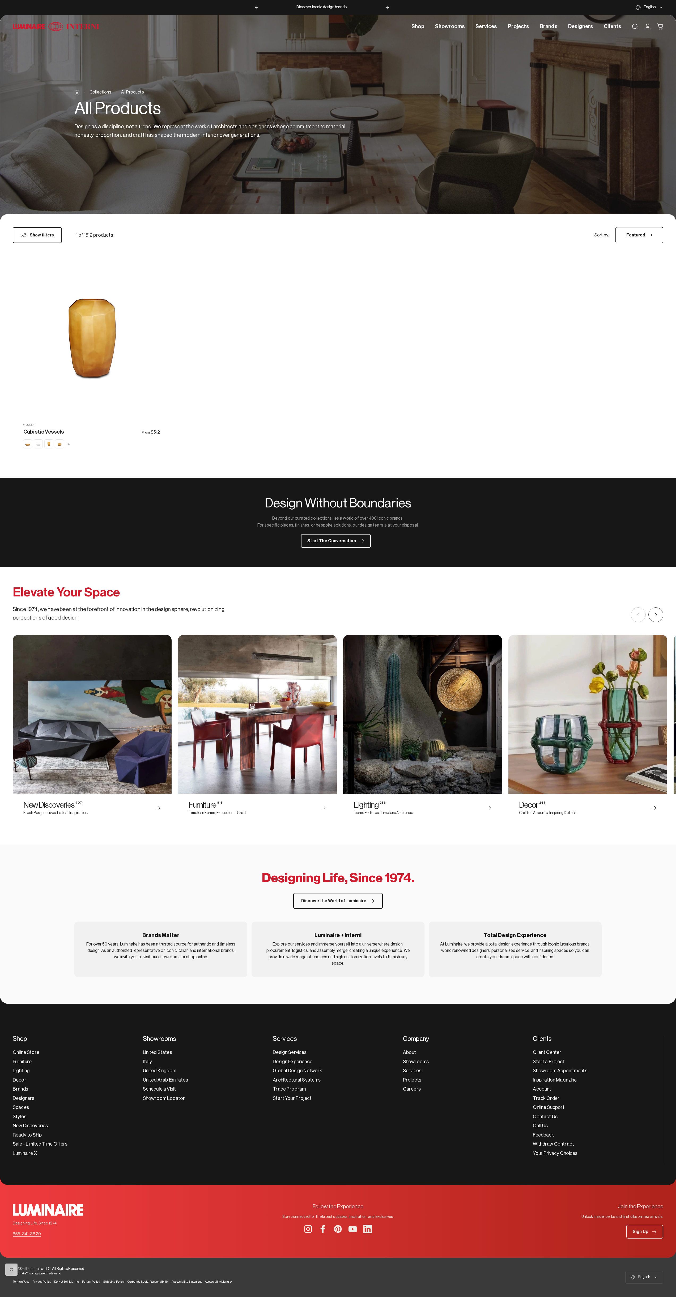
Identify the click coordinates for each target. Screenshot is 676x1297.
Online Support (548, 1107)
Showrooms (416, 1061)
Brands (20, 1089)
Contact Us (545, 1116)
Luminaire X (25, 1153)
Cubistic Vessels (43, 432)
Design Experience (292, 1061)
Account (542, 1089)
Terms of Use (21, 1281)
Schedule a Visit (159, 1089)
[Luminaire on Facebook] (323, 1229)
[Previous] (256, 7)
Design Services (290, 1052)
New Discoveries (30, 1125)
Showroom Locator (164, 1098)
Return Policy (91, 1281)
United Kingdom (159, 1070)
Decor (19, 1080)
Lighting (21, 1070)
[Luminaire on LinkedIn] (367, 1229)
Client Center (547, 1052)
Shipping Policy (113, 1281)
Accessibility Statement (187, 1281)
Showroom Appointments (560, 1070)
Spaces (21, 1107)
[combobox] (649, 7)
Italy (147, 1061)
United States (157, 1052)
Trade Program (289, 1089)
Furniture (22, 1061)
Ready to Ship (27, 1135)
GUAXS (29, 424)
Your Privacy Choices (555, 1153)
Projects (412, 1080)
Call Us (540, 1125)
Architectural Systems (297, 1080)
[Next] (387, 7)
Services (412, 1070)
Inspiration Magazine (555, 1080)
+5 (68, 444)
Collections (100, 92)
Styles (19, 1116)
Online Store (26, 1052)
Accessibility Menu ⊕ (218, 1281)
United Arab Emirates (165, 1080)
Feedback (543, 1135)
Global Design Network (297, 1070)
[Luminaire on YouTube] (352, 1229)
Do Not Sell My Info (66, 1281)
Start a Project (548, 1061)
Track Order (546, 1098)
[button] (644, 1232)
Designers (23, 1098)
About (409, 1052)
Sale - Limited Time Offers (40, 1144)
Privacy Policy (41, 1281)
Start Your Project (292, 1098)
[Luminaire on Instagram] (308, 1229)
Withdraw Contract (553, 1144)
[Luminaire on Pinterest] (338, 1229)
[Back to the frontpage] (77, 92)
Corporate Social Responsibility (147, 1281)
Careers (412, 1089)
